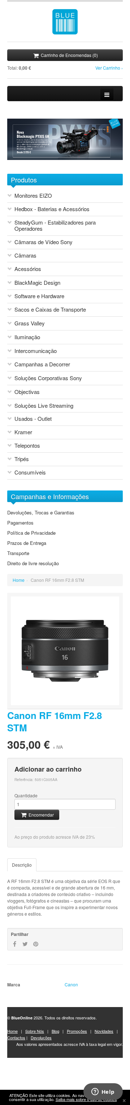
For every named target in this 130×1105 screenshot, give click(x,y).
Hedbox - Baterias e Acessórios (52, 209)
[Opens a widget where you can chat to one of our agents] (103, 1092)
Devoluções (41, 1037)
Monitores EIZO (33, 196)
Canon (71, 984)
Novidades (104, 1031)
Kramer (23, 432)
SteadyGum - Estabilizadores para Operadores (55, 225)
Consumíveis (30, 472)
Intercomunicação (35, 351)
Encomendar (40, 815)
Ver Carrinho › (109, 68)
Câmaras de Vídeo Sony (43, 242)
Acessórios (27, 269)
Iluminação (27, 337)
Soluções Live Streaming (43, 406)
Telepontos (27, 446)
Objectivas (27, 392)
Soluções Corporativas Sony (48, 378)
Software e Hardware (39, 296)
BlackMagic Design (37, 283)
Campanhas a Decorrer (42, 364)
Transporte (18, 553)
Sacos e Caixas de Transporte (50, 310)
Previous (9, 163)
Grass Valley (29, 323)
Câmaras (25, 255)
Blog (55, 1031)
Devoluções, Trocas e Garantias (40, 512)
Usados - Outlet (33, 419)
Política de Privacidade (31, 533)
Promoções (77, 1031)
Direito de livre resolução (33, 563)
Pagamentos (20, 522)
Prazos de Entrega (26, 543)
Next (15, 163)
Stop (24, 163)
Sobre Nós (34, 1031)
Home (19, 580)
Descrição (22, 865)
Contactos (16, 1037)
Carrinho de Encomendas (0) (69, 55)
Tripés (21, 459)
